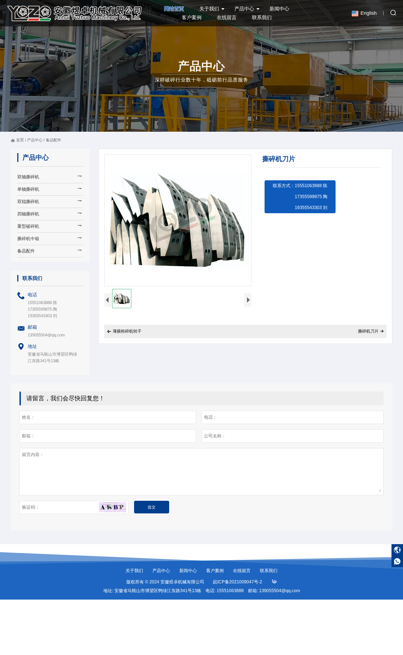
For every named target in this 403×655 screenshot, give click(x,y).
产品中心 (244, 9)
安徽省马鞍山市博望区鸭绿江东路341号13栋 (157, 590)
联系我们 (262, 17)
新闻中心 (279, 9)
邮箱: (253, 590)
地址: (108, 590)
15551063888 (230, 590)
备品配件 (53, 140)
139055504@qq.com (46, 335)
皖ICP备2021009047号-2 (237, 582)
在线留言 (227, 17)
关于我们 (209, 9)
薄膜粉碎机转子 (124, 331)
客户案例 (192, 17)
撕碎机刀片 (368, 331)
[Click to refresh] (112, 507)
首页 (20, 140)
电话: (210, 590)
